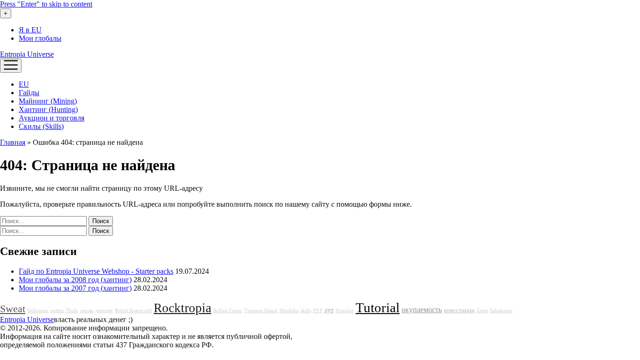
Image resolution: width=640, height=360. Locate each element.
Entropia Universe (27, 54)
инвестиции (459, 310)
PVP (317, 310)
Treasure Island (260, 310)
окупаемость (422, 310)
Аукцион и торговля (51, 118)
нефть (57, 310)
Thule (72, 310)
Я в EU (30, 30)
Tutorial (378, 307)
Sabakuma (501, 310)
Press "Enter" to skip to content (46, 4)
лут (329, 310)
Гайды (29, 93)
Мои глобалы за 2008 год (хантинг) (75, 280)
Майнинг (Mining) (48, 101)
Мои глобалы (40, 38)
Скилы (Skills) (41, 126)
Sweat (12, 309)
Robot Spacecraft (133, 310)
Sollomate (38, 310)
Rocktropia (182, 308)
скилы (86, 310)
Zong (482, 310)
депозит (104, 310)
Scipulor (344, 310)
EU (24, 84)
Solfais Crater (227, 310)
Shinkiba (288, 310)
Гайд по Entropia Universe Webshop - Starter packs (96, 271)
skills (305, 310)
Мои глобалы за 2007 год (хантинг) (75, 288)
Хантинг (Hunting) (48, 109)
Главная (12, 142)
